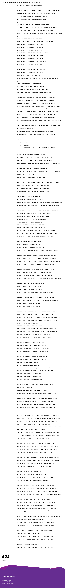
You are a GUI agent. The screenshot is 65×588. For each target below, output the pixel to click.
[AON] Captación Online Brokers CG (28, 33)
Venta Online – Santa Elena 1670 (44, 463)
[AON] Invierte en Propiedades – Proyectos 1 (30, 39)
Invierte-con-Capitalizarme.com (27, 320)
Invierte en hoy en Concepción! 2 (27, 261)
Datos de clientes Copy (44, 157)
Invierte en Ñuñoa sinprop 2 (42, 272)
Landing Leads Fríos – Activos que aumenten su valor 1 (34, 334)
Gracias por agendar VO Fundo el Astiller (30, 199)
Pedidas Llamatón (22, 413)
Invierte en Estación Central (47, 255)
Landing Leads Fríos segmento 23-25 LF (29, 370)
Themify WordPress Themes (8, 583)
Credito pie (20, 140)
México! (19, 401)
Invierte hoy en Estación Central (51, 309)
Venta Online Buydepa (24, 480)
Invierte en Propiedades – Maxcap (27, 278)
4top (56, 78)
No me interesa (24, 145)
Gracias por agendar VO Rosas (52, 202)
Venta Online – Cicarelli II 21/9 (47, 443)
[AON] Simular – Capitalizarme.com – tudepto (31, 69)
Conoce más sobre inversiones (26, 134)
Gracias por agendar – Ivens (40, 191)
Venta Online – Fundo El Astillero (48, 455)
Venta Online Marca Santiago (45, 485)
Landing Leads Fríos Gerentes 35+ (27, 362)
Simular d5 (32, 427)
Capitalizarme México (54, 120)
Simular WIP (58, 427)
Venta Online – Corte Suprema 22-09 (28, 449)
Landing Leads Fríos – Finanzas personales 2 (31, 342)
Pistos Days (39, 415)
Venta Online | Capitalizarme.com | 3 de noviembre (32, 474)
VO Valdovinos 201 (52, 528)
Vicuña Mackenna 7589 (24, 508)
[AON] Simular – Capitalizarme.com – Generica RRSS (32, 53)
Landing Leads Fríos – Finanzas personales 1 (30, 340)
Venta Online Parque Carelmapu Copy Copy (30, 494)
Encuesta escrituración (24, 168)
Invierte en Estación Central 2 (26, 258)
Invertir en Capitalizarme (25, 236)
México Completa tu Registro (46, 396)
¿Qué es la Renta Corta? (24, 30)
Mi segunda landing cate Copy (26, 404)
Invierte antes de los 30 (35, 241)
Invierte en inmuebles (24, 267)
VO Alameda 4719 (37, 508)
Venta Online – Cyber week (49, 449)
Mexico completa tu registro (26, 396)
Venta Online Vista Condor (25, 505)
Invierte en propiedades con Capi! (27, 292)
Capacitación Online (23, 111)
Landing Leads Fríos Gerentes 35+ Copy (29, 365)
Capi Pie (49, 111)
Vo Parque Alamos (22, 525)
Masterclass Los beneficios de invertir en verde (32, 390)
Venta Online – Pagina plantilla (27, 457)
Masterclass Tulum (44, 393)
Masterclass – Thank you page (26, 387)
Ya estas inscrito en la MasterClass (28, 533)
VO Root (42, 528)
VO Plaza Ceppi (21, 528)
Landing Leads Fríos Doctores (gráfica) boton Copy (33, 348)
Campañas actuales (38, 106)
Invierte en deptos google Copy (45, 253)
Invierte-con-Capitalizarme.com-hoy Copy (30, 326)
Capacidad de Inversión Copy (42, 109)
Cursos (53, 147)
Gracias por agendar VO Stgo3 (50, 205)
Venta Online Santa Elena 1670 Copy (48, 497)
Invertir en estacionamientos (43, 236)
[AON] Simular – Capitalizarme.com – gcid (29, 50)
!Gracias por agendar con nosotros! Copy (30, 5)
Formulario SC (44, 188)
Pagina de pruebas (46, 410)
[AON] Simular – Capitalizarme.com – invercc (30, 55)
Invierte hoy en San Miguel (25, 314)
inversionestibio (52, 233)
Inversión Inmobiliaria (38, 233)
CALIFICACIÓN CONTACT (24, 106)
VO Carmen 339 (21, 511)
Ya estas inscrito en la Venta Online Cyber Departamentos (35, 536)
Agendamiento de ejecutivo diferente (29, 97)
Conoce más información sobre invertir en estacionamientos (36, 131)
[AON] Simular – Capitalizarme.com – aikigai (30, 47)
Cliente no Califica (43, 125)
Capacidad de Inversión (52, 106)
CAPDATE (33, 111)
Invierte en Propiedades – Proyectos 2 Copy (30, 283)
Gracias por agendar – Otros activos (28, 194)
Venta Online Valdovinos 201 (47, 502)
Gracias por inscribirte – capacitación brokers (31, 219)
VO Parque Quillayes (36, 525)
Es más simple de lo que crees (26, 174)
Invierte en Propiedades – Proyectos (50, 278)
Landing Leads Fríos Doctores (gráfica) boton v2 (32, 351)
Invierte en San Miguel (44, 295)
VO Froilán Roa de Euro (51, 514)
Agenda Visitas (40, 95)
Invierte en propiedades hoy (47, 292)
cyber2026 (20, 154)
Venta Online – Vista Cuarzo (25, 466)
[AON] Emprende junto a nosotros (27, 36)
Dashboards (29, 154)
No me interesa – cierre (28, 147)
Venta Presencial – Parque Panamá (45, 505)
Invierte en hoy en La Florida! (26, 264)
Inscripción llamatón (24, 233)
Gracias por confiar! (43, 216)
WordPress (9, 581)
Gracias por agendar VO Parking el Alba (29, 202)
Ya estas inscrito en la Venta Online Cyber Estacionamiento (35, 539)
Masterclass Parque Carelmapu (27, 393)
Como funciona (55, 125)
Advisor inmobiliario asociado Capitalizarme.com (32, 89)
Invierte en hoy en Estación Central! (49, 261)
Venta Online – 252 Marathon (26, 438)
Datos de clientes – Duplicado (26, 157)
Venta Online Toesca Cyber (42, 499)
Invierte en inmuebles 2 (39, 267)
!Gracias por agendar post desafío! (28, 8)
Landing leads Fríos (51, 331)
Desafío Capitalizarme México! (42, 160)
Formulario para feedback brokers (28, 188)
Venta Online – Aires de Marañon (27, 441)
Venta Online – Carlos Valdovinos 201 (50, 441)
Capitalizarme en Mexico (47, 117)
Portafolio (55, 415)
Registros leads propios (32, 421)
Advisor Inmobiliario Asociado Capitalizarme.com (32, 92)
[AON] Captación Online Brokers (43, 30)
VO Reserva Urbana (33, 528)
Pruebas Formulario (41, 418)
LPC (27, 384)
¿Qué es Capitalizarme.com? (49, 27)
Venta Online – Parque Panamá (50, 460)
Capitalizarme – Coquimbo (38, 114)
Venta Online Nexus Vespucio (52, 488)
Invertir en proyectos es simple (52, 239)
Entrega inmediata (55, 171)
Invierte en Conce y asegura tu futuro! (46, 250)
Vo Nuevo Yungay (49, 522)
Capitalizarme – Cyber (53, 114)
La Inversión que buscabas (48, 328)
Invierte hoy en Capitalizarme (45, 297)
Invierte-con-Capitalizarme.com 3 (27, 323)
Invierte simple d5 (50, 314)
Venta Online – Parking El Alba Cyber (28, 460)
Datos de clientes (39, 154)
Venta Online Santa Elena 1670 (26, 497)
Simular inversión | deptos (45, 427)
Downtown (21, 166)
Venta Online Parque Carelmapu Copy (49, 491)
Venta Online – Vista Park (43, 466)
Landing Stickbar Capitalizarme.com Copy (30, 379)
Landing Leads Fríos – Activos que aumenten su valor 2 (34, 337)
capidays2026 (56, 111)
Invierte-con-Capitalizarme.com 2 (49, 320)
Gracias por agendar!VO (24, 213)
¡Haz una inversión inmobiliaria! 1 (50, 8)
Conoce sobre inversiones (25, 137)
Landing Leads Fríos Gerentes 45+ (27, 368)
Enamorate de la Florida (33, 166)
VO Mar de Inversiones (24, 519)
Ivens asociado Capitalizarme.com (27, 328)
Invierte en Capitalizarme (25, 250)
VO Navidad (49, 519)
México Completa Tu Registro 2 (27, 398)
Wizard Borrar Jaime (47, 530)
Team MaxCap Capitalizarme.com (45, 432)
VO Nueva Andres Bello (36, 522)
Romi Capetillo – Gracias (25, 424)
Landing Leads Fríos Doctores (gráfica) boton (31, 345)
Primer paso (21, 418)
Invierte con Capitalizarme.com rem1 (28, 244)
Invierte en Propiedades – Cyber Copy (41, 275)
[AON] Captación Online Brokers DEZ (51, 33)
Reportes (44, 421)
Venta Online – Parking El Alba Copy (49, 457)
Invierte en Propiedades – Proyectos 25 (29, 286)
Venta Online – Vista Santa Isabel (27, 469)
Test (58, 432)
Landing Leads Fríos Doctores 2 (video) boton (31, 359)
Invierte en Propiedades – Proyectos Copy (30, 289)
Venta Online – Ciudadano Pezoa (50, 446)
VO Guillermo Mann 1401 (24, 516)
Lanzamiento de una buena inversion (28, 382)
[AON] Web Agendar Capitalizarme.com (29, 75)
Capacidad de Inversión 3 (24, 109)
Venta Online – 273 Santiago (44, 438)
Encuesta (45, 166)
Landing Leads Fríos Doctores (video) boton (31, 354)
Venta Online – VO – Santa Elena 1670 (50, 469)
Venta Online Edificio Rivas (40, 480)
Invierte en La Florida (24, 269)
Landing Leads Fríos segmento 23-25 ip (50, 368)
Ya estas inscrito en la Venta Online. (28, 544)
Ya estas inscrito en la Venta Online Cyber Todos (32, 542)
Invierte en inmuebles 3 (54, 267)
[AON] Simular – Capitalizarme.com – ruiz (29, 67)
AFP (50, 92)
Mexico (54, 393)
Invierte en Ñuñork (23, 275)
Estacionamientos (53, 182)
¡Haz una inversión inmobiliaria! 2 (52, 10)
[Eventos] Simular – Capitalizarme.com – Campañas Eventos (35, 78)
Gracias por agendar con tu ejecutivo (29, 196)
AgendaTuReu (53, 97)
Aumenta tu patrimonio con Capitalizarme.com (31, 100)
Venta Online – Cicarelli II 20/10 (27, 443)
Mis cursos (20, 407)
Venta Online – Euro (46, 452)
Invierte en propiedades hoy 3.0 (26, 295)
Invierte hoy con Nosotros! (25, 297)
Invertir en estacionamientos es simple (29, 239)
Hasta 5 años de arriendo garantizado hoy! (30, 225)
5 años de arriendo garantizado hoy (28, 81)
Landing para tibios (48, 370)
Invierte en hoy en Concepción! (47, 258)
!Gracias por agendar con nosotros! (28, 2)
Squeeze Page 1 (33, 429)
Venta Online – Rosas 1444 (25, 463)
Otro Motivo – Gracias (33, 410)
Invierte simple (39, 314)
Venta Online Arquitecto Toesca (43, 477)
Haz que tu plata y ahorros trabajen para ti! (31, 230)
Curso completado (43, 147)
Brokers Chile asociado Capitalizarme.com (30, 103)
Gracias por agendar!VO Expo (26, 216)
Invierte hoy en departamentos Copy (28, 306)
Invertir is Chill (22, 241)
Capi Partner (41, 111)
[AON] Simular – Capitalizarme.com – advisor (30, 44)
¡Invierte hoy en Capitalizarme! (26, 13)
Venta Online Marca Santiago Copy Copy (29, 488)
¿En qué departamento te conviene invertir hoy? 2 (32, 19)
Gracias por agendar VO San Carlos (28, 205)
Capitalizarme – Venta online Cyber (28, 117)
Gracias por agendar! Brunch (26, 211)
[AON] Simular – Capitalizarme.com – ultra (30, 72)
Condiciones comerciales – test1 (27, 128)
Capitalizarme (6, 580)
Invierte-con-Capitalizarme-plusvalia (48, 317)
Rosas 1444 (37, 424)
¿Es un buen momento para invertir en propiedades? (33, 24)
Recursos (20, 421)
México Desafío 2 (53, 398)
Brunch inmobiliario (51, 103)
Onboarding (21, 410)
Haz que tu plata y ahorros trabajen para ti (31, 227)
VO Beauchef (54, 508)
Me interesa (23, 142)
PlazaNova (47, 415)
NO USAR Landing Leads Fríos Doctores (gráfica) (40, 407)
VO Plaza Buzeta (49, 525)
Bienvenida (50, 100)
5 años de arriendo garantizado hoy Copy (30, 83)
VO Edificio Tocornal (23, 514)
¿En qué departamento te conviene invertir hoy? (32, 16)
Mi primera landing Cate (30, 401)
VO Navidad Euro (22, 522)
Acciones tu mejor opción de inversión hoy (30, 86)
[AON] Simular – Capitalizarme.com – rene (29, 64)
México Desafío (42, 398)
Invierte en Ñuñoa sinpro (24, 272)
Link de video (21, 384)
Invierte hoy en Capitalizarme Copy (47, 300)
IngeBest (53, 230)
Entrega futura (44, 171)
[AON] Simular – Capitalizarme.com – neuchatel (31, 61)
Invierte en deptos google (25, 253)
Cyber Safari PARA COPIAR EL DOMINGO (44, 152)
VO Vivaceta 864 (22, 530)
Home (47, 230)
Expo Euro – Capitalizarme (25, 185)
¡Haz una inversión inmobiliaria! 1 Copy (29, 10)
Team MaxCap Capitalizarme (25, 432)
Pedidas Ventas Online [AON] (25, 415)
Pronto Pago (30, 418)
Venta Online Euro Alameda (48, 483)
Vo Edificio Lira (55, 511)
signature (48, 424)
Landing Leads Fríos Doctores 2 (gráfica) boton (32, 356)
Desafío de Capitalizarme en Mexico (28, 163)
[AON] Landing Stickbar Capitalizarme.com (30, 41)
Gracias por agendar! (44, 208)
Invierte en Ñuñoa (37, 269)
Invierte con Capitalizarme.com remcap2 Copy (31, 247)
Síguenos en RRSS (22, 427)
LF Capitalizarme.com (47, 382)
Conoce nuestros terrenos (46, 134)
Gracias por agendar (23, 191)
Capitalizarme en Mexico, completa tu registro (32, 120)
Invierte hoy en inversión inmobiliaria (28, 312)
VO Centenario (31, 511)
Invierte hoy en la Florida (49, 312)
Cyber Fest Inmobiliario (24, 152)
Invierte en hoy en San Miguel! (46, 264)
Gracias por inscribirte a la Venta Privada (30, 222)
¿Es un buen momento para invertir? (28, 27)
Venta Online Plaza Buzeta (53, 494)
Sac (43, 424)
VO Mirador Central (38, 519)
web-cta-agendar (33, 530)
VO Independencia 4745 (40, 516)
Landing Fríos (39, 331)
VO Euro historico (37, 514)
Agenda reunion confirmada (26, 95)
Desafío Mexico (45, 163)
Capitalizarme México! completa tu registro (46, 123)
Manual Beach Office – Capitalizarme (41, 384)
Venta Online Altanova (24, 477)
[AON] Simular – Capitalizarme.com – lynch (30, 58)
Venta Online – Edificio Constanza (27, 452)
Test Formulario (27, 435)
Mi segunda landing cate (46, 401)
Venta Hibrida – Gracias (51, 435)
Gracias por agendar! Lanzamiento (47, 211)
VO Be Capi (46, 508)
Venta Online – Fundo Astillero (27, 455)
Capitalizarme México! (24, 123)
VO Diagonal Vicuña (44, 511)
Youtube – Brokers (47, 547)
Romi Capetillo (52, 421)
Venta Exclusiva (38, 435)
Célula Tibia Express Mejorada (26, 125)
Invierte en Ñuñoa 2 (50, 269)
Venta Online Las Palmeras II (25, 485)
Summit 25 (42, 429)
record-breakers (54, 418)
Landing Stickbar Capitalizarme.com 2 (29, 373)
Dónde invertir (55, 163)
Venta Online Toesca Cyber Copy (27, 502)
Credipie (53, 137)
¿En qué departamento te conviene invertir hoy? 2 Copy (34, 22)
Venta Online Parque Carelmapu (27, 491)
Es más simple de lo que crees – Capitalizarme (31, 177)
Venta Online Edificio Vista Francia (28, 483)
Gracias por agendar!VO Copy (42, 213)
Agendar (44, 97)
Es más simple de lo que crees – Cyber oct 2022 (31, 180)
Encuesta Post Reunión (41, 168)
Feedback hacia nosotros (43, 185)
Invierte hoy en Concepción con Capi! (28, 303)
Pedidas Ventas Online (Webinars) (40, 413)
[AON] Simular (48, 41)
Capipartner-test (22, 114)
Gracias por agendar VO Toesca (27, 208)
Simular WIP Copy (22, 429)
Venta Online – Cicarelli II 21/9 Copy (28, 446)
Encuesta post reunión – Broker (27, 171)
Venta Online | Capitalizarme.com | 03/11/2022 (31, 471)
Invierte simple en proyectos (26, 317)
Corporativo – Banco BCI (42, 137)
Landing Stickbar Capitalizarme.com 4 (29, 376)
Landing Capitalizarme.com (25, 331)
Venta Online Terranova (24, 499)
